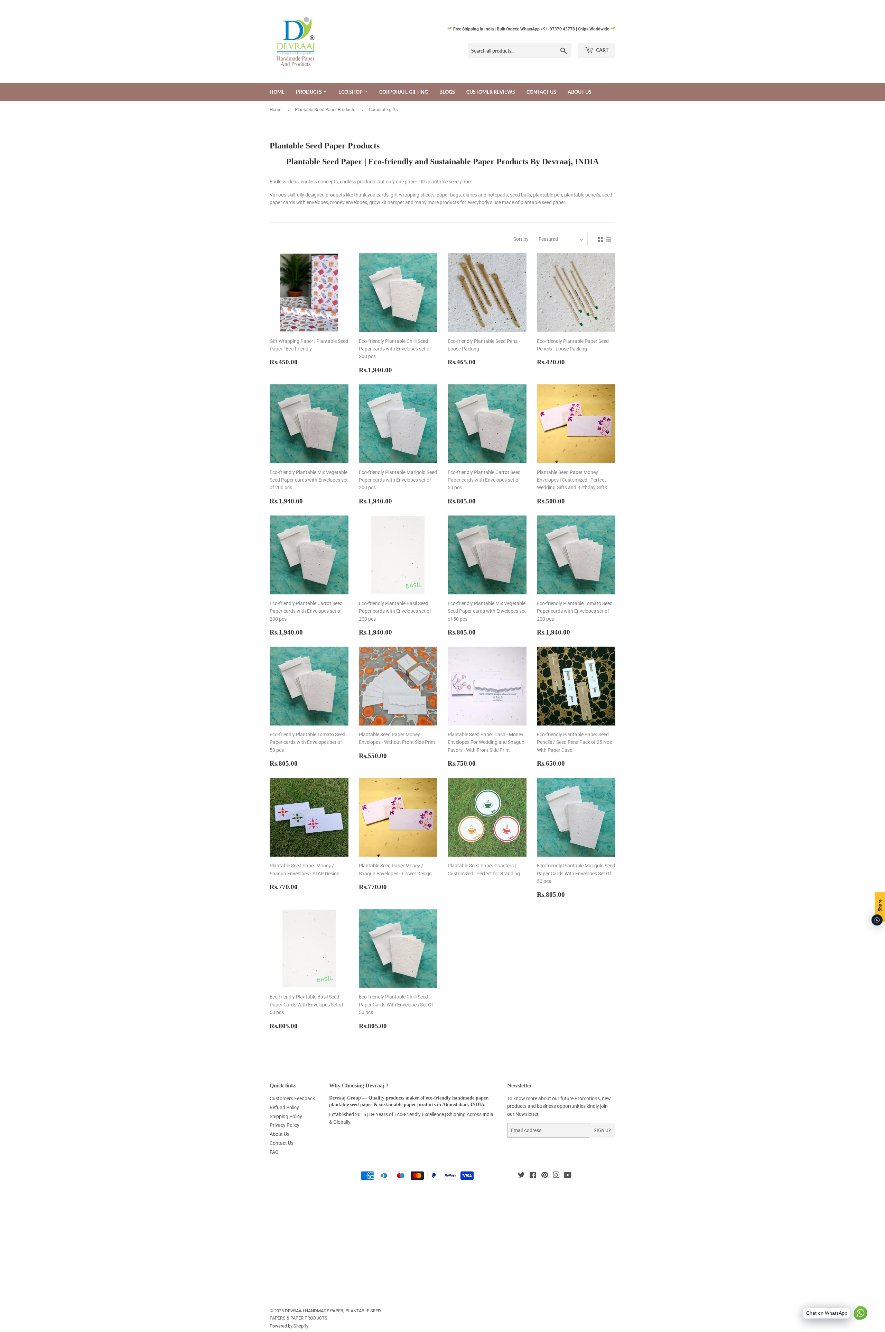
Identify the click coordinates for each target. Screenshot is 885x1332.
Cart (601, 50)
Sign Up (602, 1130)
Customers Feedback (292, 1098)
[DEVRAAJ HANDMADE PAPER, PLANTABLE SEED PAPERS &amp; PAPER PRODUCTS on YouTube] (567, 1176)
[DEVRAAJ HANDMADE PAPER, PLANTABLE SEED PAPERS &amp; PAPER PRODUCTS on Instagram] (556, 1176)
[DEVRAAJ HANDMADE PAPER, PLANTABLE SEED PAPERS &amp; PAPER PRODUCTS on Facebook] (533, 1176)
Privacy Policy (284, 1125)
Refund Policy (284, 1107)
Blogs (447, 92)
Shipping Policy (286, 1116)
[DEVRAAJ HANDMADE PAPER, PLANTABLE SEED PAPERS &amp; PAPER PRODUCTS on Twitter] (521, 1176)
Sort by (521, 239)
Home (277, 92)
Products (309, 92)
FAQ (274, 1152)
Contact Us (541, 92)
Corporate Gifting (403, 92)
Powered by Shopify (289, 1326)
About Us (579, 92)
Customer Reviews (490, 92)
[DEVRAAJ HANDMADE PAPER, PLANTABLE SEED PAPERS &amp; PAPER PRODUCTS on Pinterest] (544, 1176)
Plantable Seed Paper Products (325, 109)
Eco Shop (351, 92)
